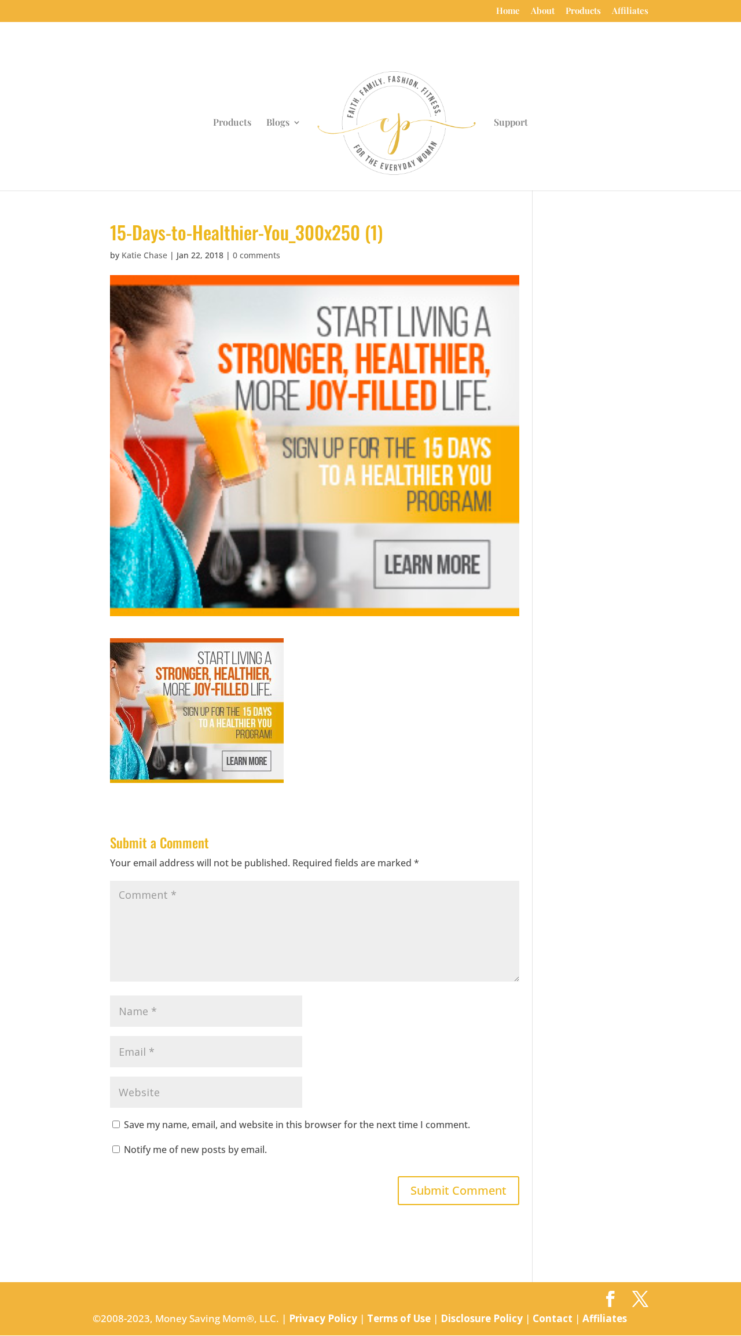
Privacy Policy (323, 1318)
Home (508, 11)
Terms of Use (399, 1318)
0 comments (256, 255)
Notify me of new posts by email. (195, 1149)
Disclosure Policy (482, 1318)
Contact (553, 1318)
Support (511, 123)
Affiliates (630, 11)
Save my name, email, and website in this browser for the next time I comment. (297, 1124)
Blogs (277, 123)
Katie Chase (144, 255)
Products (583, 11)
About (543, 11)
